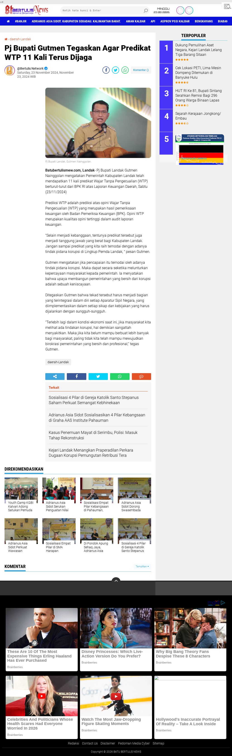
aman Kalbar (135, 21)
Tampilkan (141, 566)
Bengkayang (204, 21)
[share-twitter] (115, 70)
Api (153, 21)
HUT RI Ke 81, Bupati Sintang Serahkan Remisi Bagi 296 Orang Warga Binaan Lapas (198, 95)
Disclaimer (108, 743)
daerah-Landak (20, 39)
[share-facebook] (106, 70)
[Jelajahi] (227, 6)
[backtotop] (116, 581)
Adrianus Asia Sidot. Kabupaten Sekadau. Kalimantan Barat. (76, 21)
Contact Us (90, 743)
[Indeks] (180, 10)
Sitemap (158, 743)
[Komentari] (141, 376)
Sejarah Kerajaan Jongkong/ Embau (198, 115)
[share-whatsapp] (125, 70)
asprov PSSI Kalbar (175, 21)
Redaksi (73, 743)
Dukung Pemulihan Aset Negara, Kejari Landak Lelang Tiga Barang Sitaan (198, 50)
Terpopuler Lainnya (193, 158)
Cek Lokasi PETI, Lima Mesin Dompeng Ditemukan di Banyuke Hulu (198, 73)
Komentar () (141, 70)
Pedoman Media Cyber (134, 743)
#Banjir (21, 21)
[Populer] (189, 10)
